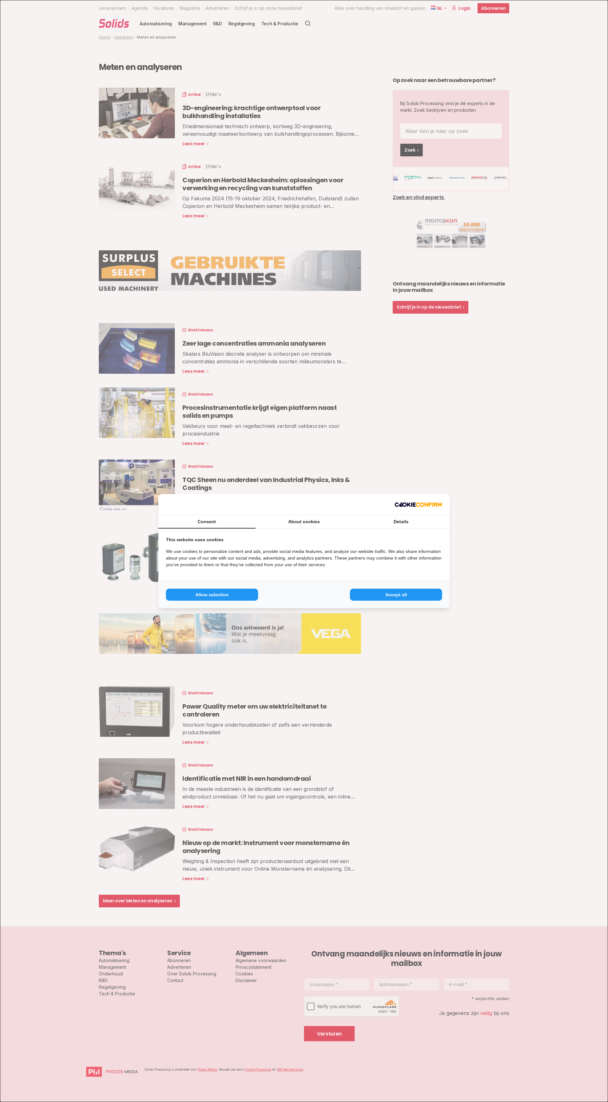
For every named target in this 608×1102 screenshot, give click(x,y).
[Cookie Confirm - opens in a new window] (418, 504)
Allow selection (212, 594)
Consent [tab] (207, 521)
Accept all (396, 594)
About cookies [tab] (304, 521)
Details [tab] (401, 521)
